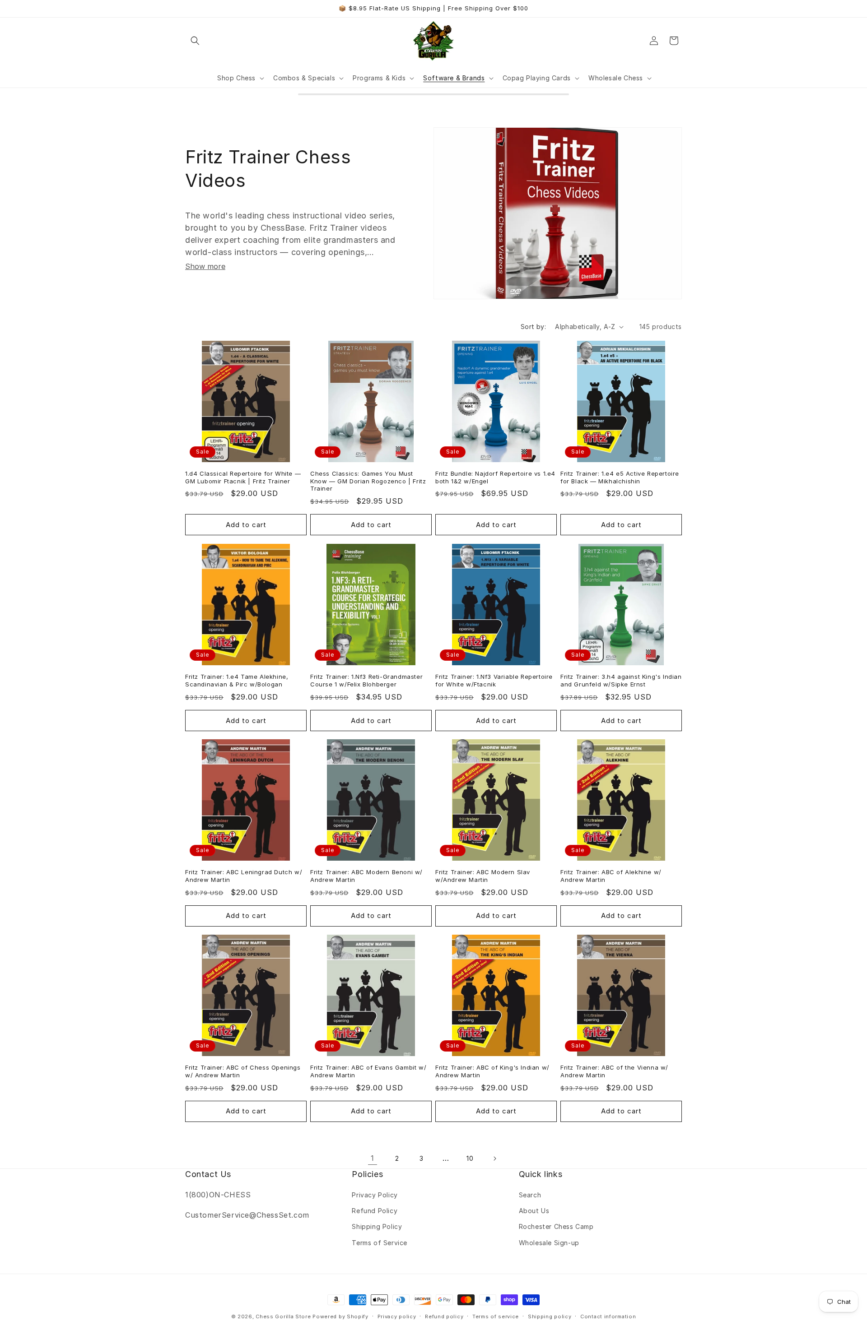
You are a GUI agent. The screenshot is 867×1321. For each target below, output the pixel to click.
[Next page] (494, 1158)
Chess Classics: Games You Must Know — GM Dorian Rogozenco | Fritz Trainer (368, 481)
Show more (205, 266)
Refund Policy (374, 1211)
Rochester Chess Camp (556, 1227)
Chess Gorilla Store (283, 1316)
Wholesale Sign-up (549, 1243)
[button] (195, 41)
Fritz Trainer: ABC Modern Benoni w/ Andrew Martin (366, 875)
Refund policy (444, 1316)
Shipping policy (550, 1316)
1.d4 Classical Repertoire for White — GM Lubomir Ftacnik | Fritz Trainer (243, 477)
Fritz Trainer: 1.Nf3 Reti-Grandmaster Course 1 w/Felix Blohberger (366, 680)
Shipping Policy (377, 1227)
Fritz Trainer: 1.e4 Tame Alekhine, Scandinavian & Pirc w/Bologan (236, 680)
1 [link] (372, 1158)
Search (530, 1195)
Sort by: (533, 326)
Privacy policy (397, 1316)
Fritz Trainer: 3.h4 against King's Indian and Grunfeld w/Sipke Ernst (621, 680)
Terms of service (495, 1316)
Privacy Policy (374, 1195)
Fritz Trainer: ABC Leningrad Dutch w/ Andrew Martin (243, 875)
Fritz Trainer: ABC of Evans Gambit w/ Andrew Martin (368, 1071)
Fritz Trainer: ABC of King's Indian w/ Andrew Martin (492, 1071)
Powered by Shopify (340, 1316)
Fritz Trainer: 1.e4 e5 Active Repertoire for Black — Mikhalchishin (619, 477)
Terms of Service (379, 1243)
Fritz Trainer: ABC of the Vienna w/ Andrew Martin (614, 1071)
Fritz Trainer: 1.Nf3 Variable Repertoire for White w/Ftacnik (494, 680)
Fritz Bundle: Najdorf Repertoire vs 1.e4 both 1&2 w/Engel (495, 477)
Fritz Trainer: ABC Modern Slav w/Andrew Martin (482, 875)
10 (469, 1159)
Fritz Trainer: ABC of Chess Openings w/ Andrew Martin (243, 1071)
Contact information (608, 1316)
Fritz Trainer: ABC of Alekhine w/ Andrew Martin (611, 875)
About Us (534, 1211)
